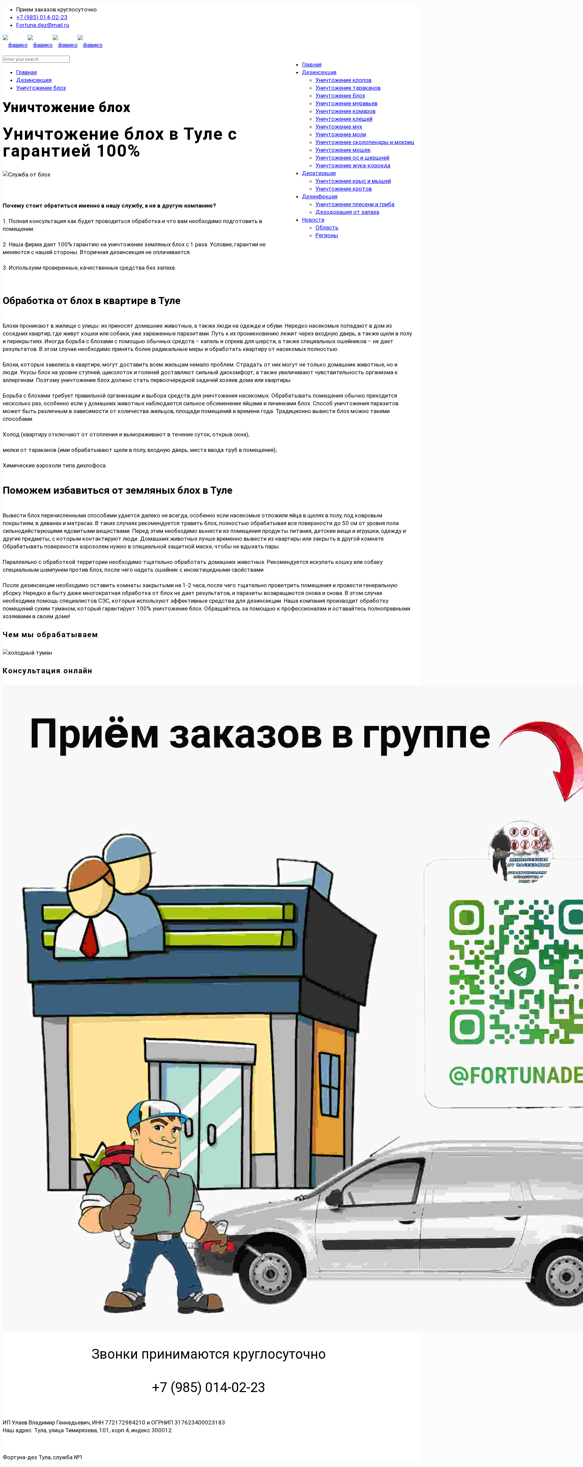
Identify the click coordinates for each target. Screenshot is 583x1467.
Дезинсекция (34, 80)
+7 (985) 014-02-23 (41, 17)
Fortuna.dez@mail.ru (42, 25)
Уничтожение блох (41, 87)
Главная (26, 72)
